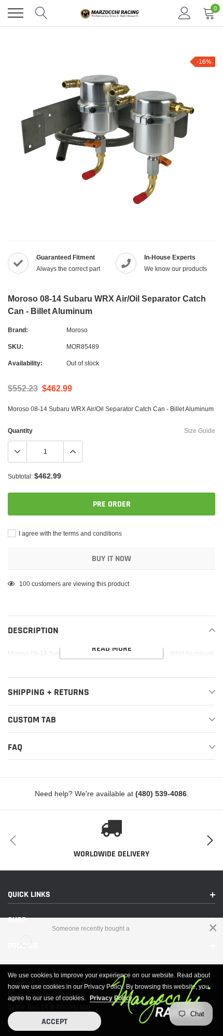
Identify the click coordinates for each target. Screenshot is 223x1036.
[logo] (111, 13)
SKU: (15, 346)
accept (54, 1021)
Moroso (77, 330)
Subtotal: (20, 476)
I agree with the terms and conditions (69, 533)
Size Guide (199, 430)
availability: (25, 363)
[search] (41, 13)
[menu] (15, 13)
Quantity (20, 430)
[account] (184, 13)
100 (24, 584)
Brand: (18, 330)
